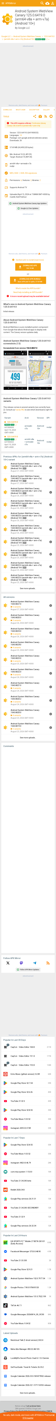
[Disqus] (28, 850)
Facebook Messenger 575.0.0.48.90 (26, 1251)
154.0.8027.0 (31, 348)
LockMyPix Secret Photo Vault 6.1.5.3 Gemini (30, 1358)
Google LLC (24, 27)
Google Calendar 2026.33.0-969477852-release (31, 1376)
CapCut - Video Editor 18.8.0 (23, 1047)
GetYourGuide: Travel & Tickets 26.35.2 (27, 1367)
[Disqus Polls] (28, 782)
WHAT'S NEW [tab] (20, 110)
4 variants (17, 647)
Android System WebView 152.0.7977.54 (28, 1278)
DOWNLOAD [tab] (7, 110)
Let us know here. (34, 1406)
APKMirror (10, 3)
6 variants (17, 607)
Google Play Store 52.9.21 (22, 1269)
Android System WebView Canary (27, 36)
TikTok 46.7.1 (16, 1305)
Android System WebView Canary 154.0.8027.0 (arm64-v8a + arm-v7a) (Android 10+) (26, 466)
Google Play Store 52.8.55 (22, 1110)
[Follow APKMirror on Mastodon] (21, 964)
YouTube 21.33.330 (19, 1260)
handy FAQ (20, 410)
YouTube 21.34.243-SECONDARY (25, 1208)
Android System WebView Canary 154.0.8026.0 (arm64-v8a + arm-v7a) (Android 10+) (26, 490)
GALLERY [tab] (46, 110)
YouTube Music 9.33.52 (20, 1119)
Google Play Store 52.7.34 (22, 1083)
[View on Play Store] (40, 117)
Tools (6, 117)
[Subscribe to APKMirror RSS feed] (48, 964)
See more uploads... (28, 588)
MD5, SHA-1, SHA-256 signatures (23, 173)
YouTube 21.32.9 (18, 1217)
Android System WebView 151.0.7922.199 (28, 1296)
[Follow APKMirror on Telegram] (34, 964)
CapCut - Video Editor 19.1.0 (23, 1056)
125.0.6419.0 (49, 36)
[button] (34, 117)
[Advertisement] (28, 75)
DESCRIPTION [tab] (34, 110)
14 (21, 135)
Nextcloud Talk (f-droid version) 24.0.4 (27, 1340)
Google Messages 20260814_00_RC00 (27, 1314)
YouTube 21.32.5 (18, 1101)
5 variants (17, 620)
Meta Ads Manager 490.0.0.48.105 (25, 1349)
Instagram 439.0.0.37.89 (21, 1128)
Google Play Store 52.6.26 (22, 1092)
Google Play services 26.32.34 (23, 1226)
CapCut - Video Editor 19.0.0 (23, 1065)
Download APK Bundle (30, 280)
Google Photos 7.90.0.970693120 (25, 1287)
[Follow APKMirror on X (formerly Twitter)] (8, 964)
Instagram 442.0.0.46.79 (21, 1163)
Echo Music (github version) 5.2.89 (25, 1074)
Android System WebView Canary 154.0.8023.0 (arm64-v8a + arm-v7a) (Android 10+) (26, 565)
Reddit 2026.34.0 (18, 1190)
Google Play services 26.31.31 (23, 1199)
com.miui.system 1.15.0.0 (21, 1172)
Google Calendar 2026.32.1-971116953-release (31, 1385)
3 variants (17, 702)
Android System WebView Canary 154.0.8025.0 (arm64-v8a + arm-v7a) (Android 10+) (26, 515)
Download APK (30, 266)
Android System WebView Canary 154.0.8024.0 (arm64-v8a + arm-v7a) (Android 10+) (26, 540)
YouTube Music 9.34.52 (20, 1323)
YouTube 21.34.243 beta (21, 1181)
